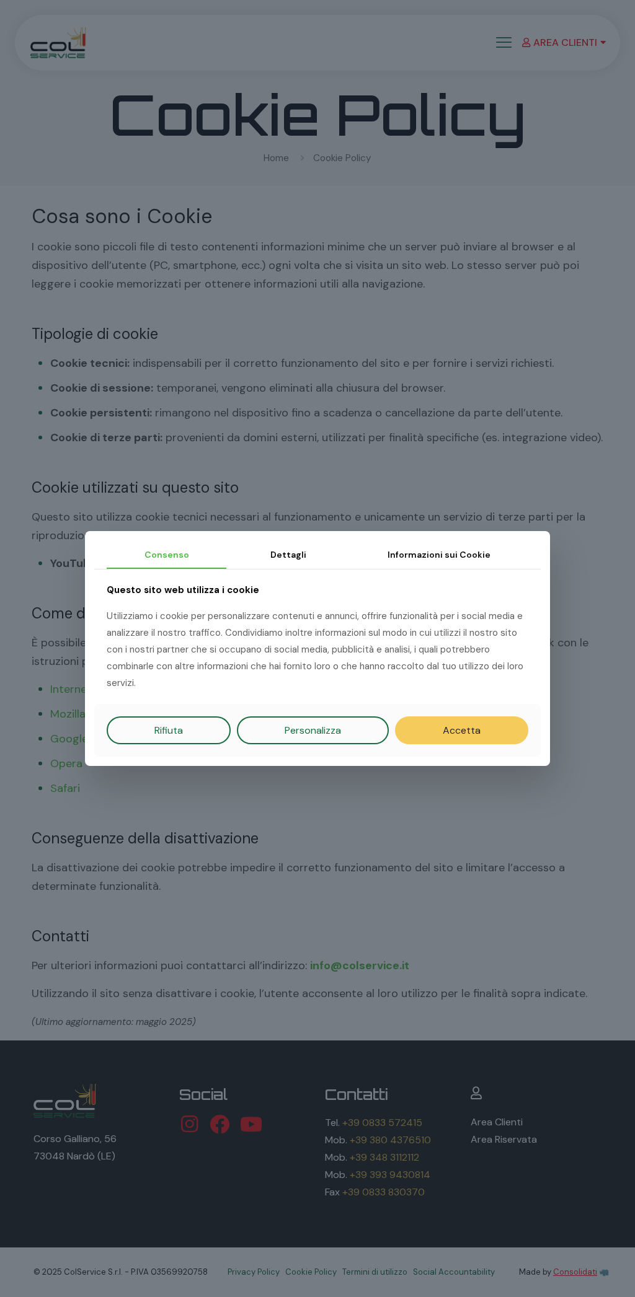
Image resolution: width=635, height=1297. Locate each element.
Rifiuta (168, 730)
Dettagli (288, 554)
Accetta (462, 730)
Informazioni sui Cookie (439, 554)
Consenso (166, 554)
